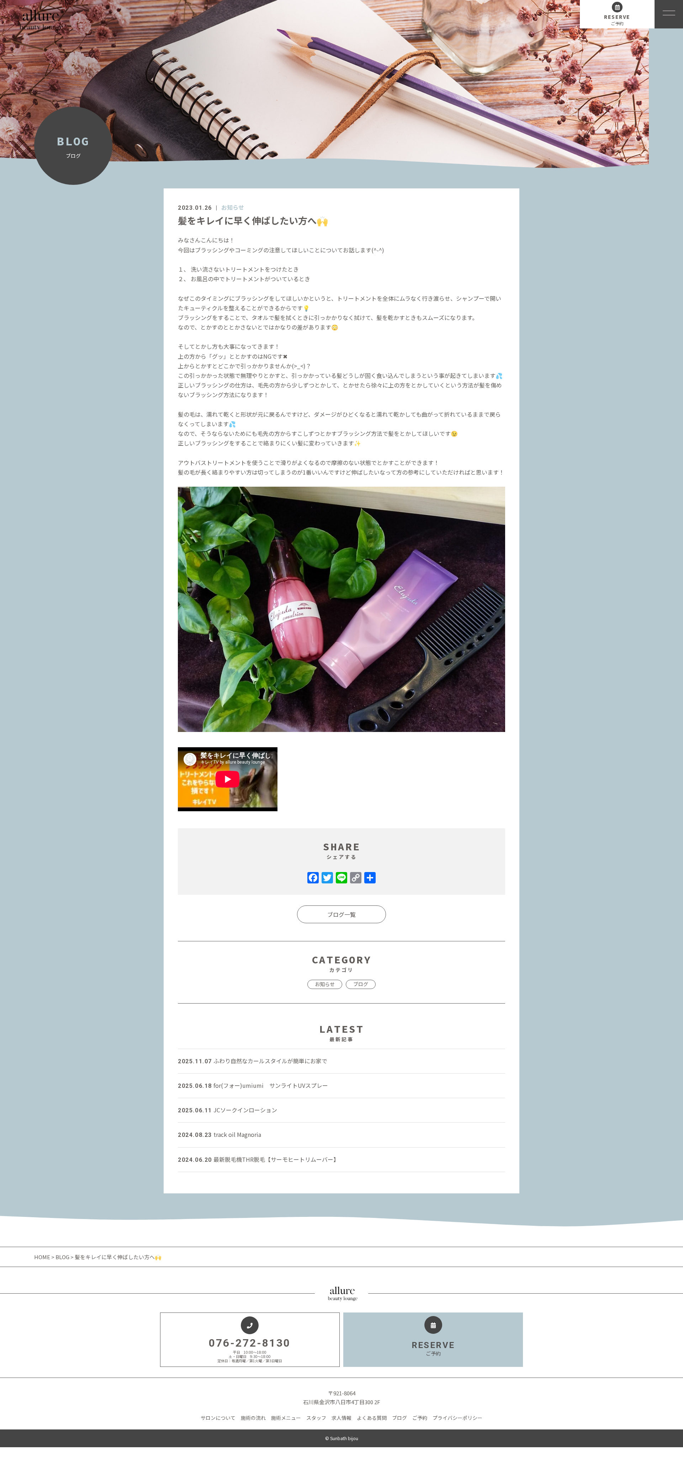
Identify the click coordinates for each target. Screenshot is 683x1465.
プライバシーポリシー (457, 1417)
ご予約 (419, 1417)
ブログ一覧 (341, 914)
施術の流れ (253, 1417)
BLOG (62, 1257)
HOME (42, 1257)
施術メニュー (286, 1417)
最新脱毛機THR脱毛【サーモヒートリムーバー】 (258, 1159)
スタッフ (316, 1417)
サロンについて (218, 1417)
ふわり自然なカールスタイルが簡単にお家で (252, 1061)
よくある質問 (372, 1417)
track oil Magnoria (219, 1134)
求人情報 (341, 1417)
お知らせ (232, 207)
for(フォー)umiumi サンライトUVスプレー (253, 1085)
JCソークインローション (227, 1110)
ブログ (360, 984)
